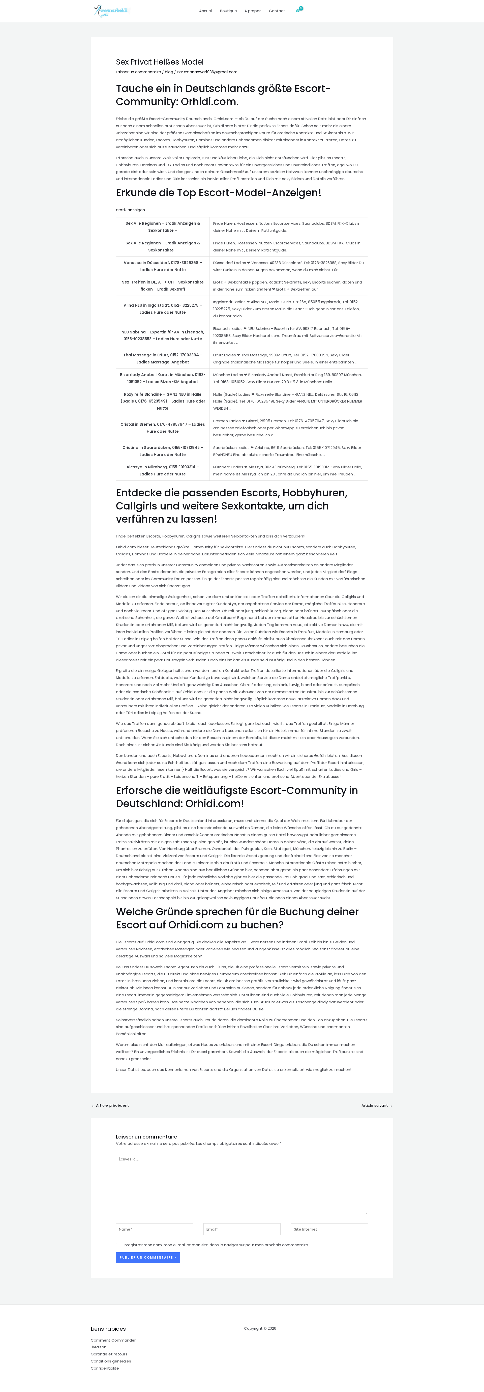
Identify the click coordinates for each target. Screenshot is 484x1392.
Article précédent (110, 1105)
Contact (277, 10)
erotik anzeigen (130, 209)
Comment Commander (113, 1340)
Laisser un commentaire (138, 71)
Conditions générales (111, 1361)
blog (169, 71)
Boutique (228, 10)
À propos (253, 10)
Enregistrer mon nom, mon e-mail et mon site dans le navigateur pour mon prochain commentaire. (216, 1244)
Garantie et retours (109, 1354)
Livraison (98, 1347)
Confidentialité (105, 1368)
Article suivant (377, 1105)
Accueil (206, 10)
